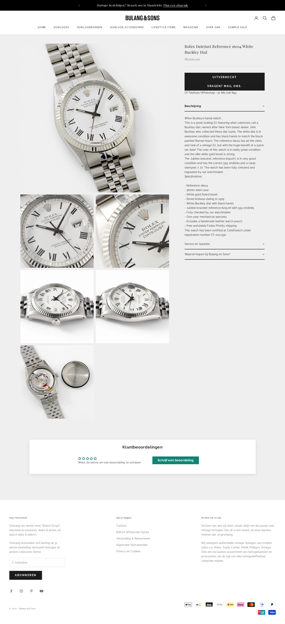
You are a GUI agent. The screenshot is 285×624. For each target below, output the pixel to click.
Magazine (190, 27)
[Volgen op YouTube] (41, 591)
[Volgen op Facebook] (11, 591)
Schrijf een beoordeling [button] (175, 460)
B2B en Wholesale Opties (132, 532)
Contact (121, 525)
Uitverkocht (224, 77)
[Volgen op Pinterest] (31, 591)
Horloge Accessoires (127, 27)
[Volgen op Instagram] (21, 591)
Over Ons (213, 27)
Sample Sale (237, 27)
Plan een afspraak (175, 5)
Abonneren (25, 575)
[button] (225, 106)
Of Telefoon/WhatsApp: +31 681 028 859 (210, 92)
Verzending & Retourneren (133, 538)
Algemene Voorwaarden (132, 544)
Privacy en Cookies (128, 551)
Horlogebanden (89, 27)
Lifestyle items (164, 27)
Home (42, 27)
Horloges (61, 27)
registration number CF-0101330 (205, 234)
